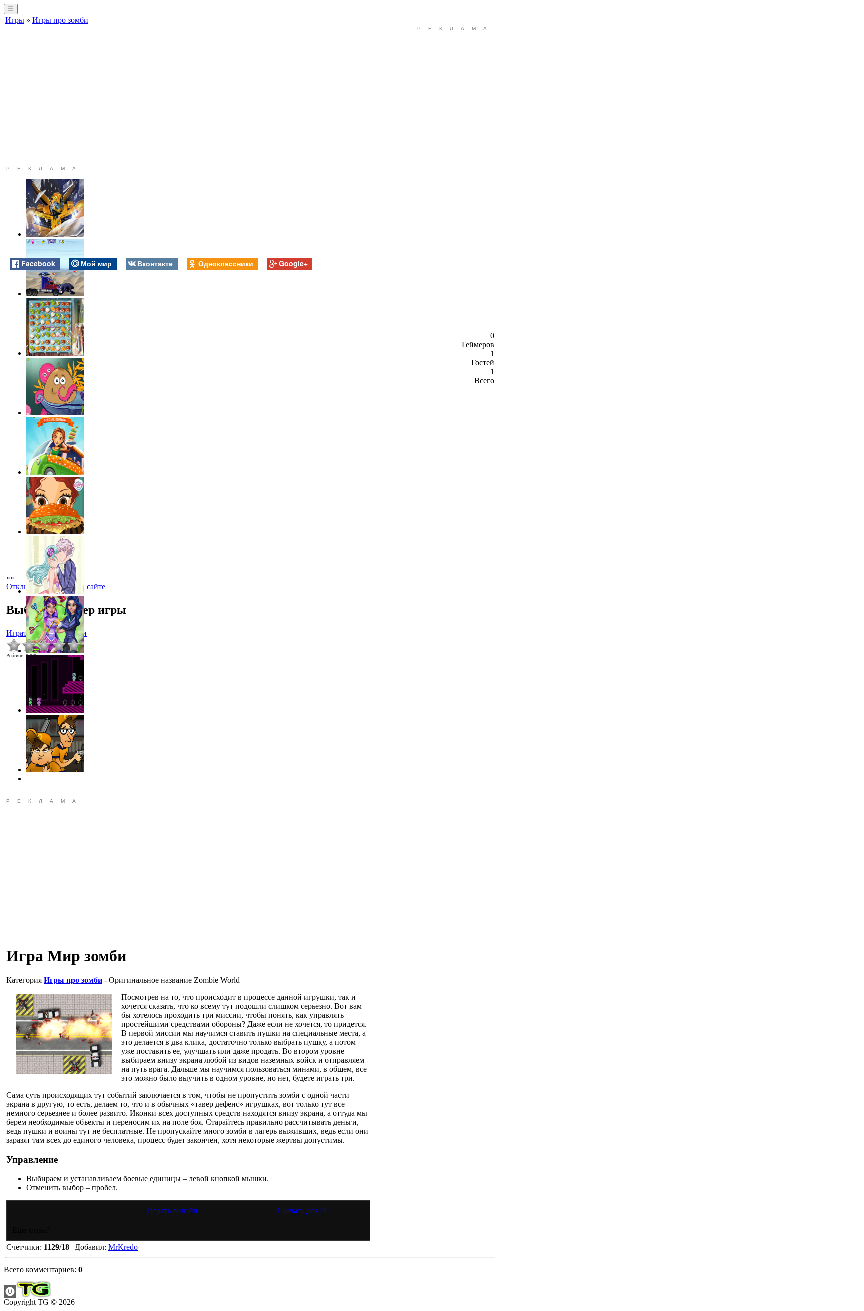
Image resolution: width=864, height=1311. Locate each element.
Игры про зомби (60, 20)
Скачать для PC (304, 1210)
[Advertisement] (188, 96)
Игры (15, 20)
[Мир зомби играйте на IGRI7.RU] (64, 1034)
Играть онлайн (172, 1210)
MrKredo (123, 1247)
